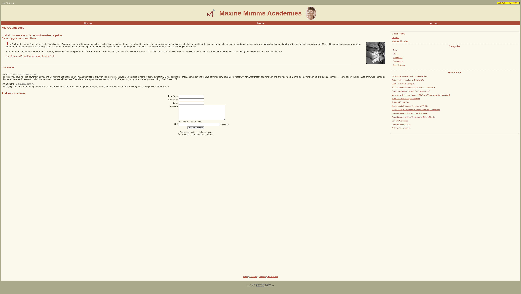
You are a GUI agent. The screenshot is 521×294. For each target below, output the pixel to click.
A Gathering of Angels (401, 128)
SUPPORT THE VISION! (508, 3)
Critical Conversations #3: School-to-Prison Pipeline (414, 117)
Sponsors (253, 277)
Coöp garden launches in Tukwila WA (408, 80)
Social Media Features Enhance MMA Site (410, 106)
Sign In (11, 3)
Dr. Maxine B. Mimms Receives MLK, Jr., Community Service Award (421, 95)
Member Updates (400, 41)
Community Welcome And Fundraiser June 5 (411, 91)
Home (88, 23)
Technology (398, 61)
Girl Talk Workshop (400, 121)
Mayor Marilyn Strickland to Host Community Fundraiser (416, 110)
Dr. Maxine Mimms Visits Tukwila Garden (409, 76)
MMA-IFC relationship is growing (406, 98)
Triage (396, 54)
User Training (399, 65)
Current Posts (398, 34)
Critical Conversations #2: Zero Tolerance (409, 113)
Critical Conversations (401, 124)
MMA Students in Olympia (403, 84)
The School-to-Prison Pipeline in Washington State (30, 56)
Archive (395, 37)
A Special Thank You (400, 102)
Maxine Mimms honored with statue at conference (413, 87)
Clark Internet (260, 286)
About (434, 23)
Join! (5, 3)
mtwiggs (10, 38)
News (260, 23)
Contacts (262, 277)
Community (398, 57)
